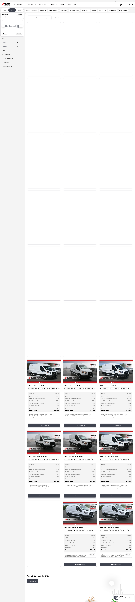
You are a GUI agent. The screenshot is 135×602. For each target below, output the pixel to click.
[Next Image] (58, 34)
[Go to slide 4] (46, 45)
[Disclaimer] (101, 290)
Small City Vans (53, 10)
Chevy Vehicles (123, 10)
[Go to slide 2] (42, 45)
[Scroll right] (59, 51)
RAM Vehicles (102, 10)
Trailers (94, 10)
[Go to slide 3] (44, 45)
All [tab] (12, 10)
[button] (29, 34)
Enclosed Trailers (74, 10)
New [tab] (4, 10)
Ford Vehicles (112, 10)
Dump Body (43, 10)
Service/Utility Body (31, 10)
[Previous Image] (29, 34)
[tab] (36, 56)
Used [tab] (19, 10)
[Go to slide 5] (48, 45)
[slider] (3, 26)
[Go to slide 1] (39, 45)
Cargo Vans (64, 10)
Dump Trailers (85, 10)
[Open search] (115, 5)
